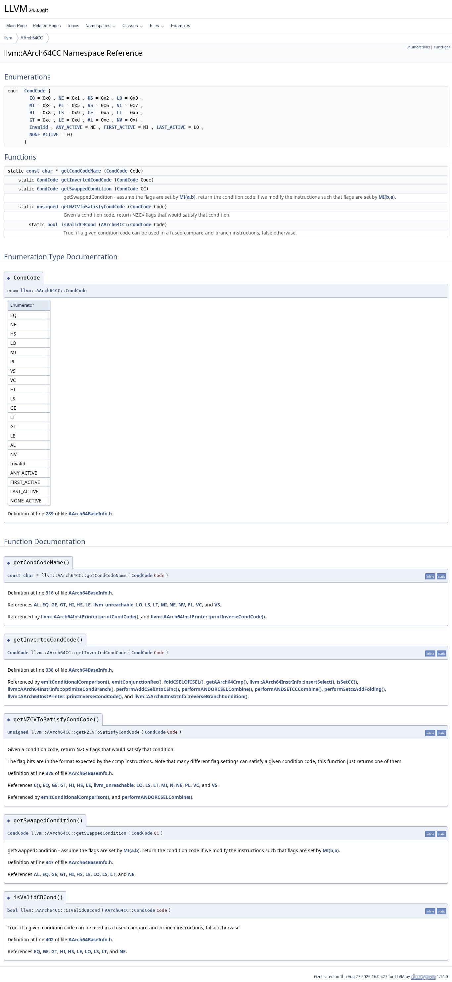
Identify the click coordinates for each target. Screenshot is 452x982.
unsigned (47, 206)
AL (90, 120)
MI (32, 105)
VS (90, 105)
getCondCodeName (81, 171)
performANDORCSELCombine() (217, 689)
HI (32, 112)
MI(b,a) (387, 197)
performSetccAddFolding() (354, 689)
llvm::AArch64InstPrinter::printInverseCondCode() (208, 616)
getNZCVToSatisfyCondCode (93, 206)
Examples (180, 25)
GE (90, 112)
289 (50, 513)
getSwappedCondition (86, 188)
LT (119, 112)
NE (61, 98)
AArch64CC (32, 37)
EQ (32, 98)
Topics (73, 25)
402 (50, 939)
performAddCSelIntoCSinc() (147, 689)
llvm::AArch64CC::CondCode (54, 290)
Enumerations (418, 47)
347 (50, 862)
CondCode (34, 90)
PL (61, 105)
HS (90, 98)
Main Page (16, 25)
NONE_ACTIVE (44, 134)
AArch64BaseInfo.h (90, 513)
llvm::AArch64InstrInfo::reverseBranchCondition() (191, 696)
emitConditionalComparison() (75, 682)
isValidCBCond (78, 224)
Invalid (38, 127)
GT (32, 120)
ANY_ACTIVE (69, 127)
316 (50, 593)
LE (61, 120)
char (47, 171)
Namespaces (98, 25)
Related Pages (47, 25)
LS (61, 112)
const (32, 171)
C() (37, 785)
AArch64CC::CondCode (126, 224)
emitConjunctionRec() (136, 682)
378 (50, 773)
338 (50, 670)
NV (119, 120)
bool (52, 224)
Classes (130, 25)
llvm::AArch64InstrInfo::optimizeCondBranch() (60, 689)
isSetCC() (347, 682)
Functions (442, 47)
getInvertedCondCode (86, 179)
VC (119, 105)
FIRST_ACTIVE (119, 127)
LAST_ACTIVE (171, 127)
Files (154, 25)
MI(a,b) (187, 197)
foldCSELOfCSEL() (183, 682)
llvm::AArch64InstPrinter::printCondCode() (89, 616)
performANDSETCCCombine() (288, 689)
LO (119, 98)
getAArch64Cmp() (226, 682)
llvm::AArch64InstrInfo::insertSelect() (291, 682)
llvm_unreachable (113, 604)
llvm (8, 37)
